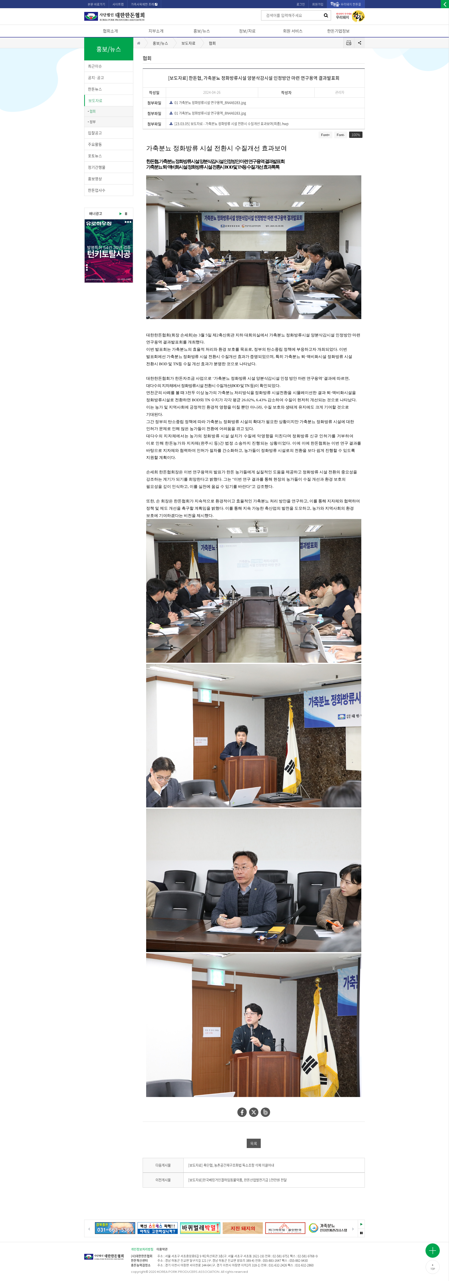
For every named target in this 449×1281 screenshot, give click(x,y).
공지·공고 (96, 77)
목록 (253, 1143)
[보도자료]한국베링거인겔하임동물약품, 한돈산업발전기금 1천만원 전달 (237, 1179)
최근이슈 (95, 66)
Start (120, 214)
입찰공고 (95, 133)
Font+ (325, 135)
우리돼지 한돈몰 (351, 4)
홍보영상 (95, 178)
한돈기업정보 (338, 31)
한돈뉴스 (95, 89)
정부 (93, 121)
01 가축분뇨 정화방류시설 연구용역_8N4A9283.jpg (209, 102)
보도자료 (95, 100)
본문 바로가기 (96, 4)
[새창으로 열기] (108, 251)
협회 (93, 111)
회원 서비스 (293, 31)
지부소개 (155, 31)
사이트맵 (118, 4)
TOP (433, 1268)
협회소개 (110, 31)
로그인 (301, 4)
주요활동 (95, 144)
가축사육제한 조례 (143, 4)
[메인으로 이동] (107, 1254)
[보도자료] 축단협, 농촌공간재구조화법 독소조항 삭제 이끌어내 (231, 1165)
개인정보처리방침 (142, 1249)
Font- (341, 135)
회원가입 (317, 4)
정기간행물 (96, 167)
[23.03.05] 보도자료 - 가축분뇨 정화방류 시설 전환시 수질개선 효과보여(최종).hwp (230, 123)
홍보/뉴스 (201, 31)
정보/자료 (247, 31)
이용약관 (162, 1249)
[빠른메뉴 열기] (433, 1251)
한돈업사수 (96, 190)
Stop (126, 214)
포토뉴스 (95, 155)
